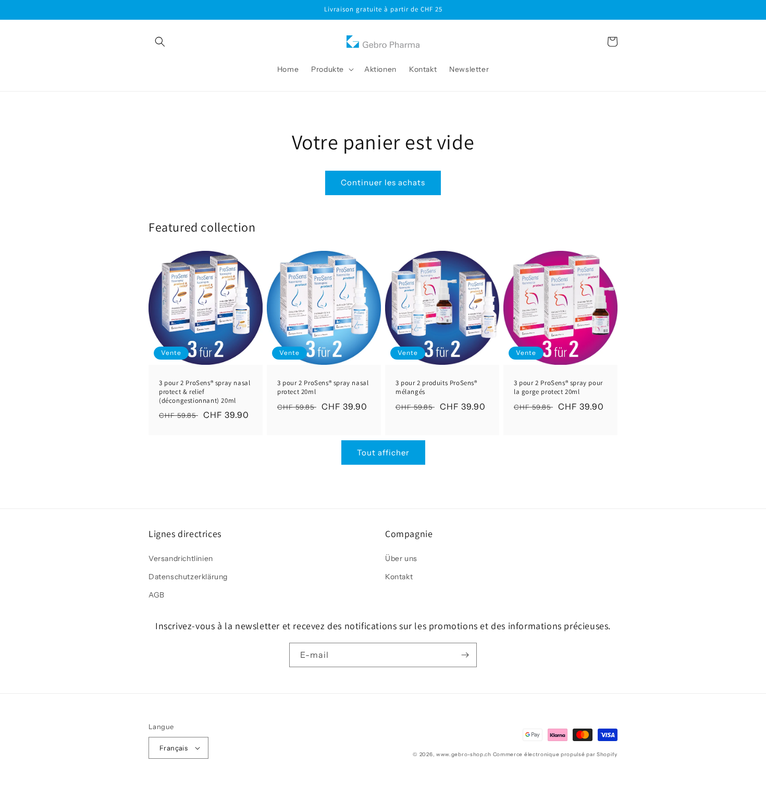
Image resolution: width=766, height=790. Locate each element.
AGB (157, 595)
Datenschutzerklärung (188, 576)
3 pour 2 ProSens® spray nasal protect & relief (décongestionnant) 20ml (204, 392)
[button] (160, 41)
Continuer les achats (383, 182)
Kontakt (399, 576)
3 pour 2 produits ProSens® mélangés (436, 387)
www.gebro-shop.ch (463, 754)
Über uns (401, 558)
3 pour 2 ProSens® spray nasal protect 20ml (322, 387)
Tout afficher (383, 452)
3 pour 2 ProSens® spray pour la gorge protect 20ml (558, 387)
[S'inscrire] (464, 655)
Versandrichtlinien (181, 558)
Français (173, 748)
